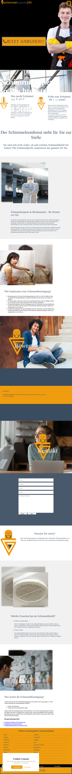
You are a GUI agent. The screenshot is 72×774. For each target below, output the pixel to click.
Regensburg (37, 747)
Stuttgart (36, 739)
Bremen (6, 747)
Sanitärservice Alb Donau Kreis (13, 724)
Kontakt (57, 766)
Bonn (35, 752)
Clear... (32, 513)
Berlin (5, 734)
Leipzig (6, 737)
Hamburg (6, 739)
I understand (17, 767)
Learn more (27, 767)
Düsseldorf (37, 737)
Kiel (35, 742)
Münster (36, 757)
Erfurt (35, 760)
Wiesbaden (7, 750)
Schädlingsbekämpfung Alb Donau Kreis (15, 725)
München (6, 744)
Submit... (23, 513)
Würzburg (36, 755)
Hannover (6, 742)
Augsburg (36, 762)
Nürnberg (36, 750)
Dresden (36, 734)
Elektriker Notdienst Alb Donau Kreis (14, 722)
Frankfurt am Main (39, 744)
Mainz (5, 752)
